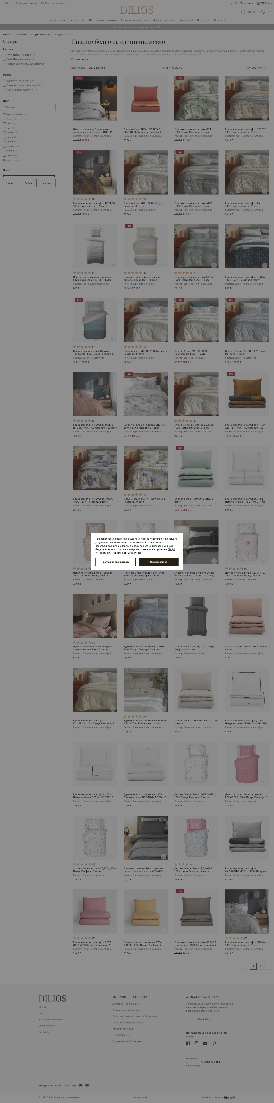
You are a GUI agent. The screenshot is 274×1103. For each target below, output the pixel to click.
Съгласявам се (158, 562)
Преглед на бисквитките (115, 562)
